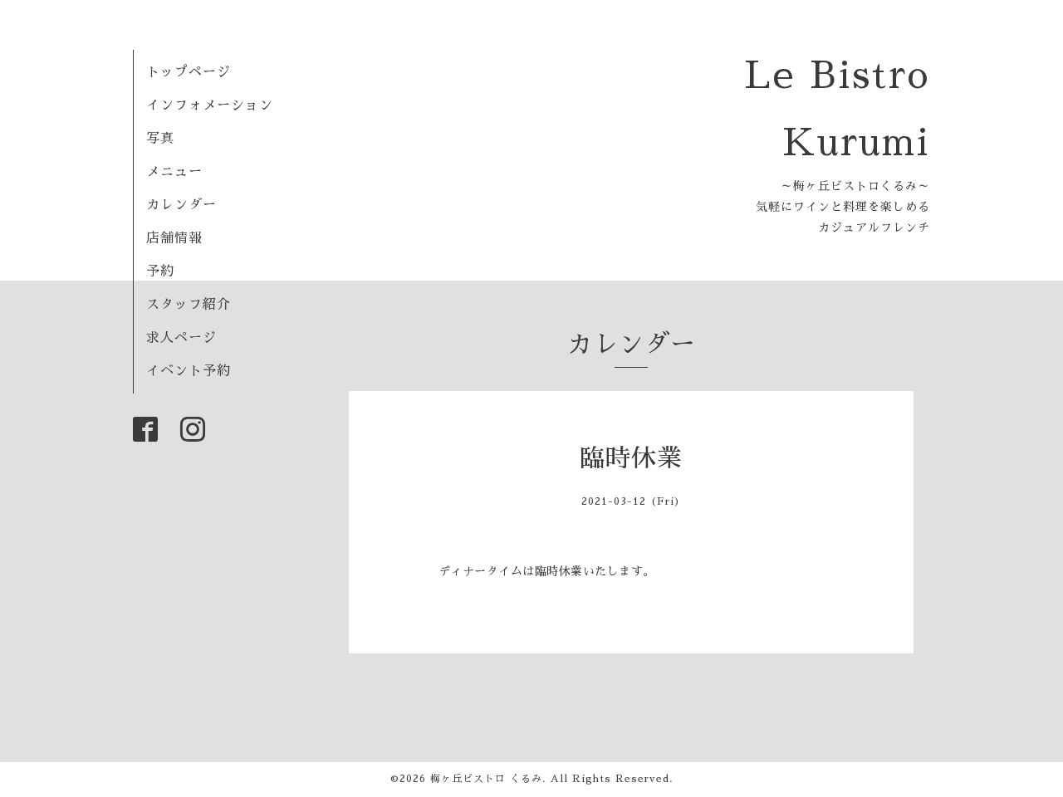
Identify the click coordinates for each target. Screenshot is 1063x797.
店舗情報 (174, 238)
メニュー (174, 171)
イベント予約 (188, 371)
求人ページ (181, 338)
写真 (160, 138)
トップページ (188, 72)
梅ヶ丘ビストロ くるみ (486, 779)
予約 (160, 271)
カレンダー (181, 205)
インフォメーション (209, 105)
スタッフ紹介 (188, 304)
